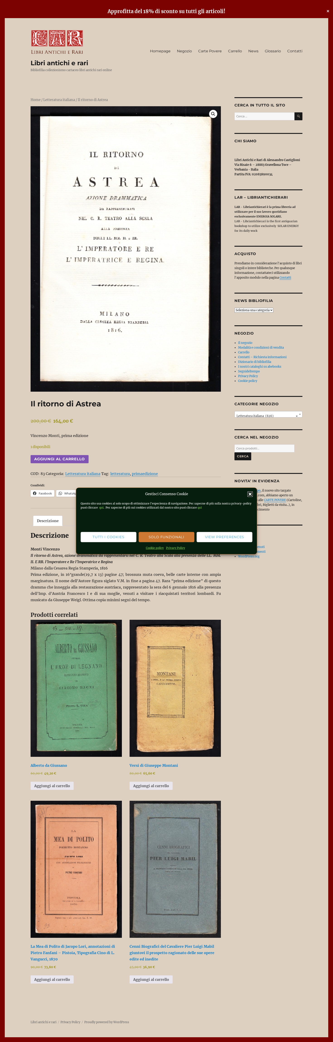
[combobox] (268, 414)
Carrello (235, 51)
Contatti (294, 51)
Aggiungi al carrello (59, 459)
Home (36, 100)
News (253, 51)
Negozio (184, 51)
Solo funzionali (166, 537)
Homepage (160, 51)
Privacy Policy (175, 548)
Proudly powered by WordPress (106, 1022)
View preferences (224, 537)
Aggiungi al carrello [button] (52, 786)
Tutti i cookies (108, 537)
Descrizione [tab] (48, 521)
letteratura (120, 473)
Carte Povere (210, 51)
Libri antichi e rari (59, 63)
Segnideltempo (249, 371)
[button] (250, 494)
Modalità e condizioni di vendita (261, 348)
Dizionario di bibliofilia (254, 362)
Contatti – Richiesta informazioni (262, 357)
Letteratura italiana (59, 100)
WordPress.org (249, 556)
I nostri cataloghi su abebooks (259, 367)
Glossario (273, 51)
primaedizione (145, 473)
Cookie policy (155, 548)
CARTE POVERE (275, 500)
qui (101, 507)
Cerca (243, 456)
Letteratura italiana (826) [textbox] (267, 416)
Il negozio (245, 343)
